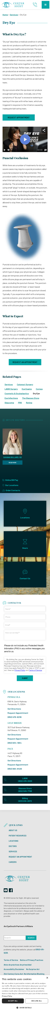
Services (14, 14)
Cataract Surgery (25, 384)
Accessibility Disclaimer (14, 969)
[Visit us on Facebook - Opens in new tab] (11, 890)
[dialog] (25, 993)
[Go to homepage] (13, 4)
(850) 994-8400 (15, 768)
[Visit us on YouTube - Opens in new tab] (6, 890)
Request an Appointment (25, 362)
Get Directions (14, 709)
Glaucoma (9, 402)
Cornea (39, 389)
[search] (31, 938)
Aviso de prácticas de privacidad (17, 965)
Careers (13, 862)
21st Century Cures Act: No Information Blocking (24, 974)
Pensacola (14, 697)
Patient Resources (17, 836)
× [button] (47, 978)
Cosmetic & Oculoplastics (17, 393)
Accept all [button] (13, 1001)
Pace (10, 748)
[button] (45, 5)
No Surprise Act (32, 969)
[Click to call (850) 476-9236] (35, 5)
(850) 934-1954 (15, 743)
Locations (13, 841)
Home (5, 14)
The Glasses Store (30, 398)
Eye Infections (11, 398)
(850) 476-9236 (15, 717)
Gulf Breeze (15, 723)
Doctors (13, 846)
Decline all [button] (36, 1001)
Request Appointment (19, 117)
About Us (13, 830)
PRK (20, 402)
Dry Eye (36, 393)
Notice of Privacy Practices (31, 960)
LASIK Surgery (11, 389)
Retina (29, 402)
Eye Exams (27, 389)
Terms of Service (11, 960)
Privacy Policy (7, 996)
